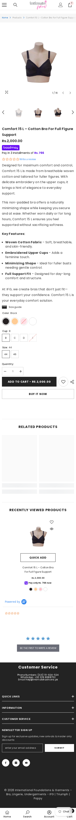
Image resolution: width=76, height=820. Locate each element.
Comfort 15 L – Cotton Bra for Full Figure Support (38, 569)
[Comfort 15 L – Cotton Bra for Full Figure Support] (38, 535)
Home (5, 17)
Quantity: (8, 364)
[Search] (15, 5)
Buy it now (38, 394)
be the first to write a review (38, 648)
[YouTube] (26, 763)
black (31, 589)
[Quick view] (52, 529)
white (45, 589)
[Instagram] (16, 763)
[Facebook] (5, 763)
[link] (63, 382)
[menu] (4, 5)
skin (36, 589)
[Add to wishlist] (52, 522)
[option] (38, 60)
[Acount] (60, 5)
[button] (63, 92)
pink (40, 589)
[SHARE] (71, 382)
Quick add (38, 558)
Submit (59, 747)
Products (17, 17)
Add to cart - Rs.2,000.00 (29, 382)
